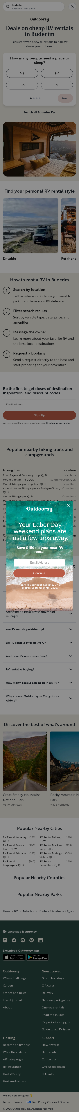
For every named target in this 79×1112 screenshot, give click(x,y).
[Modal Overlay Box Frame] (39, 556)
